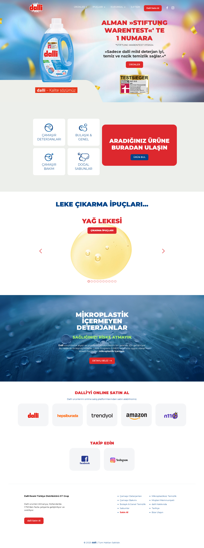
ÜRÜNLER (79, 7)
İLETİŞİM (135, 7)
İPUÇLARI (98, 7)
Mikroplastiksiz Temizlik (164, 496)
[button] (40, 251)
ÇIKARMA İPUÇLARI (102, 230)
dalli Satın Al (33, 520)
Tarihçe (155, 508)
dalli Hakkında (159, 504)
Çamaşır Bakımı (128, 500)
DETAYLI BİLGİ (100, 360)
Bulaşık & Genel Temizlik (133, 504)
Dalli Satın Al (153, 8)
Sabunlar (124, 508)
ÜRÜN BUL (139, 157)
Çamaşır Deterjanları (131, 496)
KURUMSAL (117, 7)
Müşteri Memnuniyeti (163, 500)
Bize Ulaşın (157, 512)
